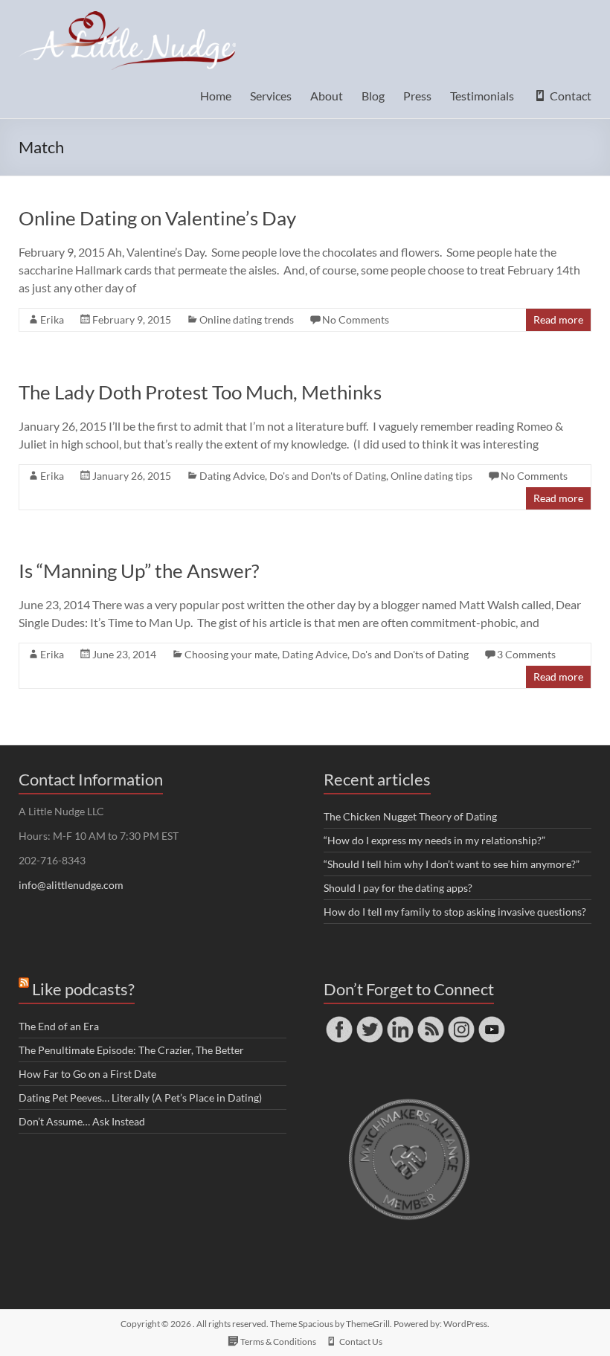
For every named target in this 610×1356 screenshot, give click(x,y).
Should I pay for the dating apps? (398, 887)
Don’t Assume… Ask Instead (82, 1121)
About (326, 96)
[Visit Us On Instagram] (461, 1021)
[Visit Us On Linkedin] (400, 1021)
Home (215, 96)
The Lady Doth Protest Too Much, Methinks (200, 392)
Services (271, 96)
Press (417, 96)
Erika (52, 319)
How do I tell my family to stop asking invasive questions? (455, 911)
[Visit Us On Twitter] (369, 1021)
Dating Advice (232, 475)
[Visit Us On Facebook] (339, 1021)
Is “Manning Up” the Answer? (139, 570)
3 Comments (526, 654)
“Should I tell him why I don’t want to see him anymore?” (452, 864)
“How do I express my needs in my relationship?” (434, 840)
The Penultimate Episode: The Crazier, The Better (131, 1050)
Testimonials (482, 96)
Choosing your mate (230, 654)
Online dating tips (431, 475)
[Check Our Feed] (430, 1021)
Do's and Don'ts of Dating (327, 475)
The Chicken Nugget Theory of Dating (410, 816)
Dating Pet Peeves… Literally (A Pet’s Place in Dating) (140, 1097)
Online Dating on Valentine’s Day (157, 218)
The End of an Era (59, 1026)
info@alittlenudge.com (71, 884)
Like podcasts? (83, 989)
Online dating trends (246, 319)
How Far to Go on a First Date (87, 1073)
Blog (373, 96)
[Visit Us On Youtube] (491, 1021)
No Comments (355, 319)
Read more (558, 319)
